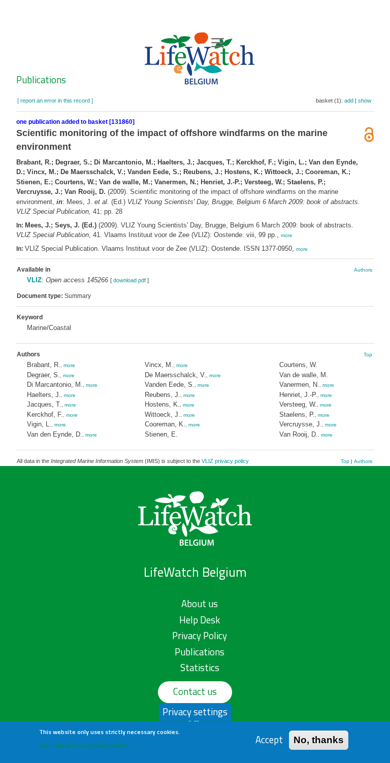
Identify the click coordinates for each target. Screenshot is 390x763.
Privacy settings (195, 712)
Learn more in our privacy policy (83, 745)
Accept (269, 740)
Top (368, 354)
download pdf (129, 280)
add (348, 100)
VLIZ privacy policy (225, 461)
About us (199, 603)
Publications (41, 80)
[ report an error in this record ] (55, 100)
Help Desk (199, 620)
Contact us (195, 691)
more (286, 235)
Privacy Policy (199, 635)
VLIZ (34, 280)
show (364, 100)
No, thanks (319, 740)
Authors (363, 270)
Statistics (199, 667)
